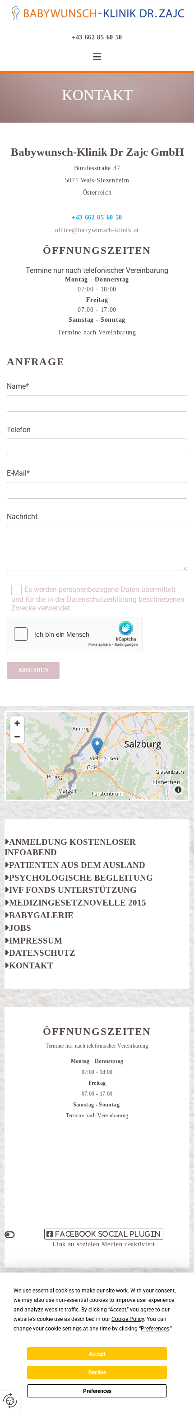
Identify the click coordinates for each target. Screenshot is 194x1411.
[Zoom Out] (17, 737)
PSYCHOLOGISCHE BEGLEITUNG (79, 877)
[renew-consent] (10, 1401)
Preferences (97, 1391)
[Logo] (97, 14)
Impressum (33, 940)
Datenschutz (40, 953)
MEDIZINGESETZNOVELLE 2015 (75, 902)
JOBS (20, 928)
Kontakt (29, 965)
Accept (97, 1354)
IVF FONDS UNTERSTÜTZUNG (71, 890)
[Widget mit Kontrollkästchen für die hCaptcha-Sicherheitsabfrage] (75, 634)
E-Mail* (18, 473)
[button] (97, 57)
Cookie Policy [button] (127, 1319)
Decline (97, 1372)
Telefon (19, 429)
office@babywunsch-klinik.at (97, 230)
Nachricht (22, 516)
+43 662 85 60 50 (97, 37)
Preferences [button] (155, 1328)
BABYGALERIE (39, 915)
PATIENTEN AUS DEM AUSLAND (75, 865)
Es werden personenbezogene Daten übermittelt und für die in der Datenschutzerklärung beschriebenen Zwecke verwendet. (98, 598)
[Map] (97, 756)
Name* (18, 386)
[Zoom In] (17, 723)
